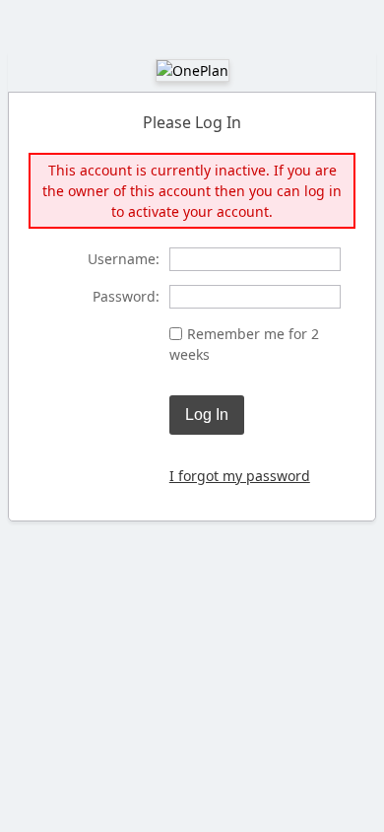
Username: (124, 258)
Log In (206, 414)
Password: (126, 296)
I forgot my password (239, 475)
